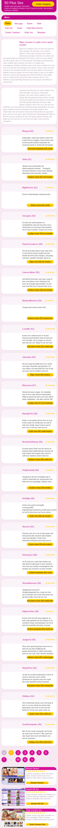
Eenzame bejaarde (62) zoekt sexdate (40, 149)
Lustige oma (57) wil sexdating (40, 403)
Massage (19, 23)
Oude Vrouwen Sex (37, 824)
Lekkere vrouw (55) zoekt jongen (40, 657)
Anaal (19, 28)
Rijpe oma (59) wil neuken (40, 262)
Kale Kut (9, 28)
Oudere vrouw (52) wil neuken (40, 290)
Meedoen (41, 32)
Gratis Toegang (43, 4)
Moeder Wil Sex (37, 804)
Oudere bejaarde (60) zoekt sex (40, 629)
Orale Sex (28, 32)
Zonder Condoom (12, 32)
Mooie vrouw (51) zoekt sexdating (40, 205)
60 (18, 759)
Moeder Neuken (37, 783)
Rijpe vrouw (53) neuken (40, 375)
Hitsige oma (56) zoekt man (40, 742)
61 (25, 759)
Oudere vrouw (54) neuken (40, 488)
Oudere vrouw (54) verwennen (40, 318)
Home (7, 23)
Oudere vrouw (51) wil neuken (40, 177)
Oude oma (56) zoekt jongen (40, 431)
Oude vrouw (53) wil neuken (40, 544)
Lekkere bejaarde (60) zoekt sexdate (40, 572)
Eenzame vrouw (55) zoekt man (40, 601)
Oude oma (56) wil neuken (40, 516)
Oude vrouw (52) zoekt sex (40, 714)
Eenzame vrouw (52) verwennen (40, 685)
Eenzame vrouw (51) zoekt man (40, 346)
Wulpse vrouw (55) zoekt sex (40, 459)
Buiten (30, 23)
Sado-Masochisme (34, 28)
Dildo (39, 23)
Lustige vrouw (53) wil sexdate (40, 233)
